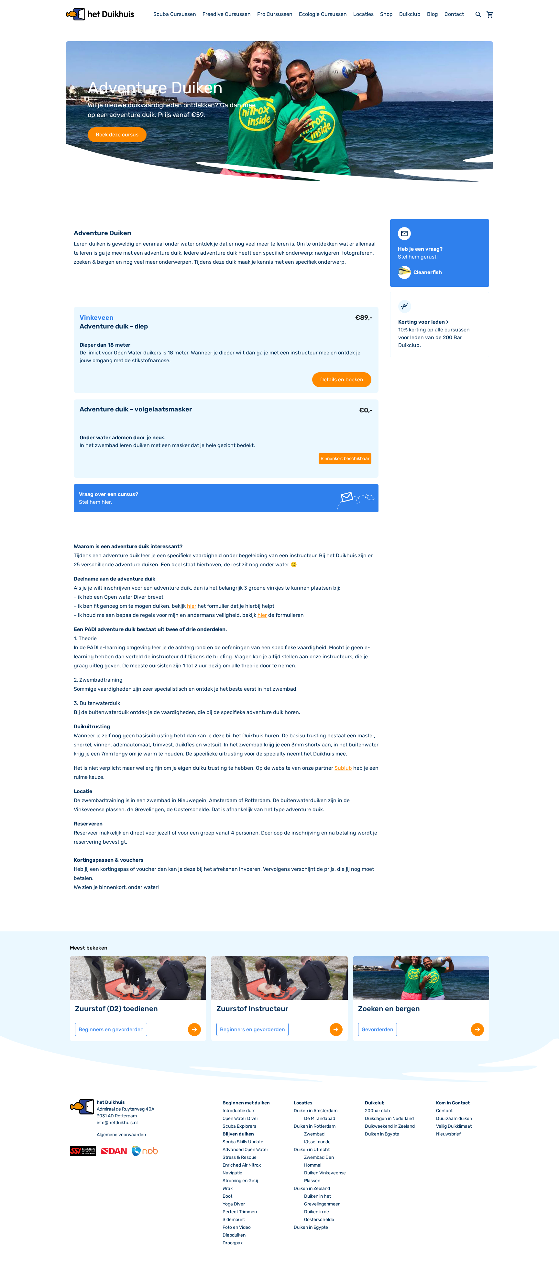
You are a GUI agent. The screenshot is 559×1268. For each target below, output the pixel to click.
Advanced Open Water (245, 1149)
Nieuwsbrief (448, 1134)
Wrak (228, 1188)
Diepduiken (234, 1235)
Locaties (363, 14)
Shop (386, 14)
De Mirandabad (319, 1118)
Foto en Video (237, 1227)
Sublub (343, 768)
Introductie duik (239, 1110)
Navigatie (232, 1173)
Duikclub (410, 14)
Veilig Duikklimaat (454, 1126)
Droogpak (233, 1243)
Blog (432, 14)
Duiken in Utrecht (312, 1149)
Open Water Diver (240, 1118)
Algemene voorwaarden (121, 1134)
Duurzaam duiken (454, 1118)
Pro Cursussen (274, 14)
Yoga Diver (234, 1204)
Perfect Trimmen (240, 1212)
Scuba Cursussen (174, 14)
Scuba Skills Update (243, 1142)
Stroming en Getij (240, 1180)
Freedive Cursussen (227, 14)
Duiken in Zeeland (312, 1188)
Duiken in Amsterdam (315, 1110)
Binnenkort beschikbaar (345, 458)
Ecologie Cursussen (323, 14)
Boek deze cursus (117, 135)
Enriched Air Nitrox (242, 1165)
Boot (227, 1196)
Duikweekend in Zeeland (390, 1126)
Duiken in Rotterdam (314, 1126)
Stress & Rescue (240, 1157)
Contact (454, 14)
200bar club (377, 1110)
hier (191, 606)
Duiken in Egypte (311, 1227)
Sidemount (234, 1219)
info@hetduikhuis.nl (117, 1122)
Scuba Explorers (239, 1126)
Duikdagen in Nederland (389, 1118)
